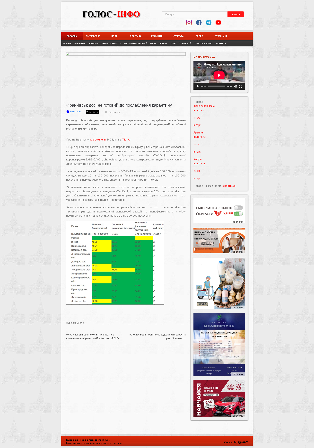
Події (114, 36)
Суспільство (93, 36)
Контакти (221, 43)
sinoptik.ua (229, 186)
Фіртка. (126, 139)
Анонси (67, 43)
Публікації (221, 36)
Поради (163, 43)
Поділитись (75, 111)
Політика (135, 36)
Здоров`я (93, 43)
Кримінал (157, 36)
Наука (153, 43)
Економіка (79, 43)
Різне (173, 43)
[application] (219, 75)
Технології (185, 43)
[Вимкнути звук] (235, 86)
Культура (178, 36)
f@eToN (243, 442)
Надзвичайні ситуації (135, 43)
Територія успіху (203, 43)
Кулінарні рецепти (111, 43)
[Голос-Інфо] (111, 14)
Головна (72, 36)
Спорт (199, 36)
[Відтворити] (197, 86)
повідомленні (97, 139)
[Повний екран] (240, 86)
